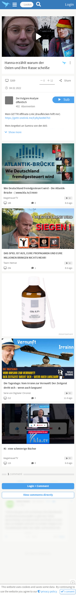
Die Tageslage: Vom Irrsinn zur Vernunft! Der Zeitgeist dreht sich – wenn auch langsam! (35, 386)
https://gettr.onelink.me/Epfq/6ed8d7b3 (27, 118)
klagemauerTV (11, 198)
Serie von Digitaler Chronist (17, 393)
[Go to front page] (6, 4)
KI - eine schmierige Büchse (20, 449)
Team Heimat (10, 263)
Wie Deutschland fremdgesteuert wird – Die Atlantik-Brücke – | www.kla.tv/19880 (34, 191)
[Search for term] (38, 4)
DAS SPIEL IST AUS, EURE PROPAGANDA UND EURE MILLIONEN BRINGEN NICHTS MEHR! (33, 256)
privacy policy (49, 591)
